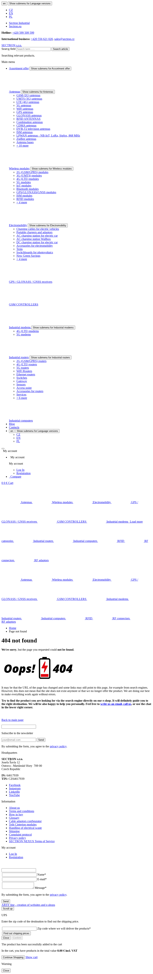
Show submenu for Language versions (30, 3)
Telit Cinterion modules (23, 824)
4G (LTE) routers (26, 364)
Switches (21, 377)
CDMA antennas (26, 125)
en (4, 3)
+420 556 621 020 (42, 39)
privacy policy (58, 746)
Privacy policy (17, 837)
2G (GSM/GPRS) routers (31, 361)
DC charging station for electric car (37, 242)
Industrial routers (19, 357)
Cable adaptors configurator (25, 821)
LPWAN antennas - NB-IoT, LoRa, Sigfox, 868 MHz (48, 135)
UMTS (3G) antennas (29, 98)
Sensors (21, 384)
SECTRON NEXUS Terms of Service (32, 841)
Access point (24, 387)
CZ (11, 10)
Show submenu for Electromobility (47, 225)
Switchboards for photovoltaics (34, 252)
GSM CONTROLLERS (23, 304)
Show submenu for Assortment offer (50, 68)
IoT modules (23, 185)
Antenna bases (25, 142)
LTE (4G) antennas (27, 102)
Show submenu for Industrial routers (50, 357)
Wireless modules (19, 168)
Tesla (19, 249)
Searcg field (8, 48)
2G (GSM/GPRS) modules (32, 172)
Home (12, 628)
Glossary (14, 817)
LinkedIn (14, 791)
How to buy (16, 814)
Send (41, 739)
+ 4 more (21, 202)
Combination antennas (29, 122)
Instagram (15, 788)
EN (11, 13)
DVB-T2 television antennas (33, 128)
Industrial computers (21, 420)
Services (21, 394)
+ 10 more (22, 145)
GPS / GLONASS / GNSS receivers (30, 281)
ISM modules (24, 195)
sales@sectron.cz (64, 39)
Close (6, 937)
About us (14, 807)
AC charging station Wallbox (33, 239)
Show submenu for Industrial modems (53, 327)
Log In (20, 469)
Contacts (14, 427)
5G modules (23, 182)
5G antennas (23, 105)
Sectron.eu (15, 26)
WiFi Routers (24, 371)
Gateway (21, 381)
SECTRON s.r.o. (11, 45)
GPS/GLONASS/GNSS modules (36, 192)
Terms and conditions (21, 811)
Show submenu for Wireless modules (52, 168)
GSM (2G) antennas (28, 95)
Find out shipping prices (16, 933)
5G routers (22, 367)
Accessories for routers (29, 391)
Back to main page (12, 720)
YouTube (14, 795)
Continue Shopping (13, 957)
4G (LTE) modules (27, 178)
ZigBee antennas (26, 138)
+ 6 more (21, 397)
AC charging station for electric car (37, 235)
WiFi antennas (24, 108)
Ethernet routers (25, 374)
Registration (23, 473)
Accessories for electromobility (34, 245)
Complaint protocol (20, 834)
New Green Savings (28, 255)
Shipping (14, 831)
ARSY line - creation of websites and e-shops (28, 904)
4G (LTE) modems (27, 331)
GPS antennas (24, 112)
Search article (60, 49)
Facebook (15, 785)
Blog (12, 424)
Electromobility (18, 225)
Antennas (14, 91)
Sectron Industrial (19, 23)
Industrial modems (20, 327)
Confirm (17, 937)
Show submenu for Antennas (37, 91)
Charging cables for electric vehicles (37, 229)
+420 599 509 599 (23, 32)
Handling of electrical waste (25, 827)
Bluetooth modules (27, 189)
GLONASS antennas (29, 115)
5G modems (23, 334)
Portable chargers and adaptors (34, 232)
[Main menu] (2, 448)
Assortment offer (19, 68)
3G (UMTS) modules (29, 175)
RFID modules (25, 199)
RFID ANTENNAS (28, 118)
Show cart (32, 957)
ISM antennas (24, 132)
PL (11, 16)
